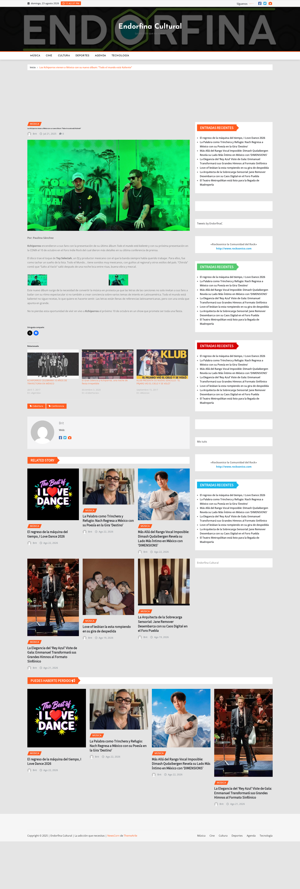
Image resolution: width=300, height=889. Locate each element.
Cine (49, 55)
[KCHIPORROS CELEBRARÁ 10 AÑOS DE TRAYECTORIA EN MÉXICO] (53, 364)
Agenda (100, 55)
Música (35, 55)
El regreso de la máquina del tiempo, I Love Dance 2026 (47, 534)
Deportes (82, 55)
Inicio (33, 67)
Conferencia (57, 406)
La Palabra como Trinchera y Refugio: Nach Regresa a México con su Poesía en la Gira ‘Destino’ (108, 520)
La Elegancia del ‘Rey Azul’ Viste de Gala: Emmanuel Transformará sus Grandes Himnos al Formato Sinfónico (52, 655)
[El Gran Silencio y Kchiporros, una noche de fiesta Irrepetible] (107, 364)
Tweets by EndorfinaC (209, 223)
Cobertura (37, 406)
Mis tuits (202, 441)
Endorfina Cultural (150, 27)
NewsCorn (113, 835)
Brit (35, 133)
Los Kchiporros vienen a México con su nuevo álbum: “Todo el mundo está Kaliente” (85, 67)
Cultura (64, 55)
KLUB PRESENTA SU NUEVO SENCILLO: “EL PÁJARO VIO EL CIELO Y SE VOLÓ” (158, 382)
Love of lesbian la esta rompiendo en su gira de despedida (107, 628)
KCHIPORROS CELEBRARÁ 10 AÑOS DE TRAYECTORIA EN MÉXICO (47, 382)
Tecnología (120, 55)
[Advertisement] (150, 94)
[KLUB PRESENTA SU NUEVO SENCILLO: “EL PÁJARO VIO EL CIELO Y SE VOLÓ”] (162, 364)
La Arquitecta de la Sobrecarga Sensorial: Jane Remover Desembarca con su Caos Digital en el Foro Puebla (163, 624)
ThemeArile (130, 835)
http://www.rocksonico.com (234, 248)
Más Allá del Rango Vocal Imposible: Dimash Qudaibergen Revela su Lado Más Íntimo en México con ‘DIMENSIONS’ (163, 538)
